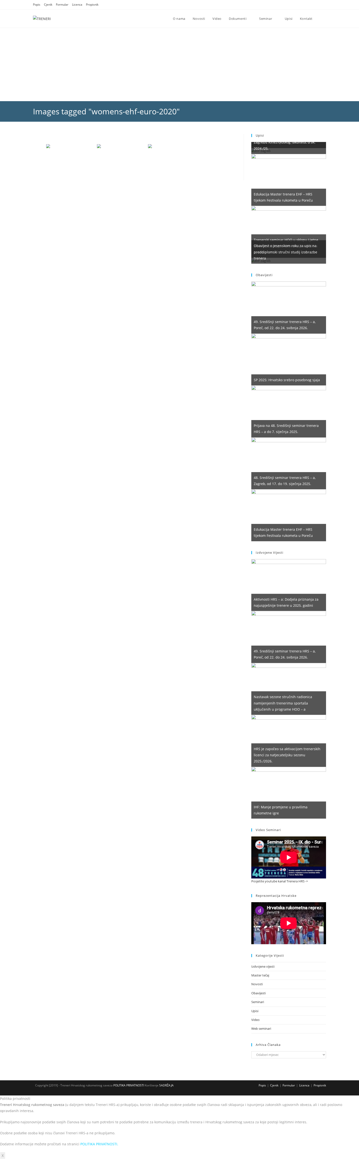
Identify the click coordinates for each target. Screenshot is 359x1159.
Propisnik (92, 4)
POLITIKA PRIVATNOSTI (128, 1085)
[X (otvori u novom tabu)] (306, 4)
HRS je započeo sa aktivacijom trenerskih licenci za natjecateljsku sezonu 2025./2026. (287, 755)
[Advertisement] (179, 64)
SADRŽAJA (166, 1085)
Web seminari (261, 1028)
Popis (36, 4)
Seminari (257, 1002)
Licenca (77, 4)
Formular (62, 4)
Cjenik (48, 4)
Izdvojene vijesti (263, 966)
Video (255, 1020)
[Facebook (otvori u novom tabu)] (312, 4)
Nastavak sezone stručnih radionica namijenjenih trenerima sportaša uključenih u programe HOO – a (283, 702)
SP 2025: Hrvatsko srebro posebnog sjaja (287, 380)
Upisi (254, 1011)
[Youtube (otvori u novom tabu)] (323, 4)
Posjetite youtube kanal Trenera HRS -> (279, 881)
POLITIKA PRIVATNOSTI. (99, 1144)
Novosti (257, 984)
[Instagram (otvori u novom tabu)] (318, 4)
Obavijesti (258, 993)
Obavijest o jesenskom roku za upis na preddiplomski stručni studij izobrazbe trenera (285, 251)
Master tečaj (260, 975)
